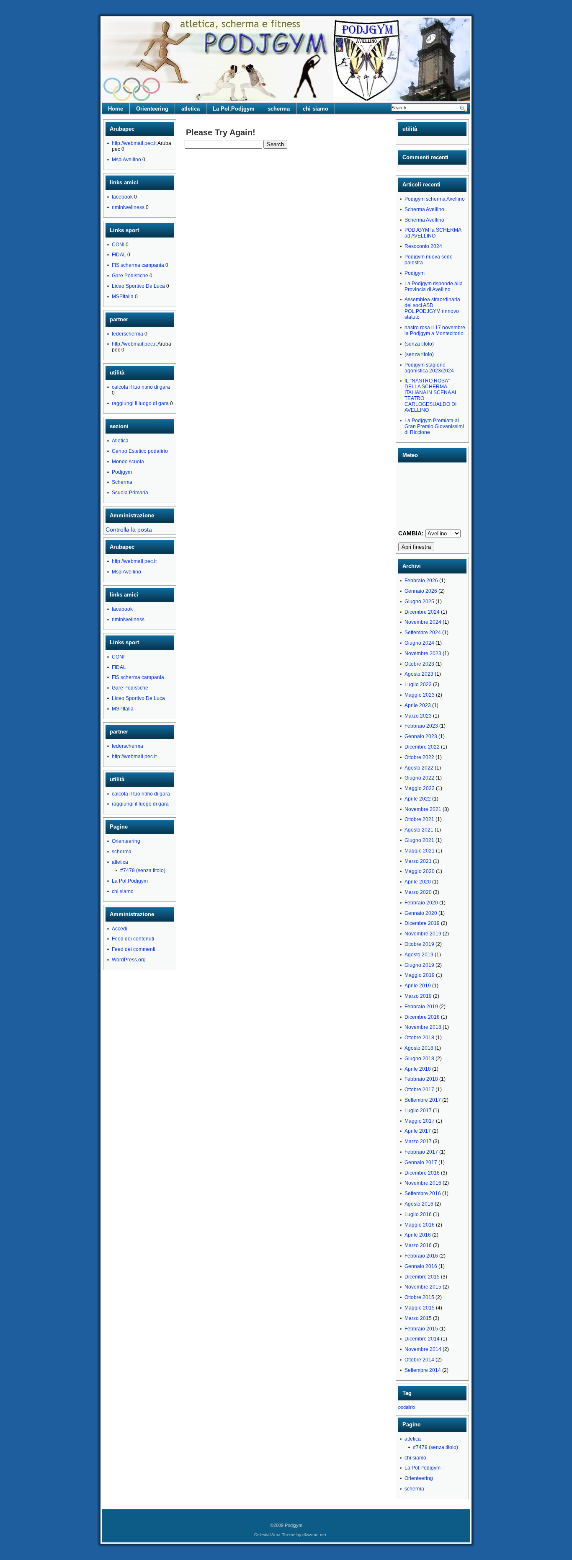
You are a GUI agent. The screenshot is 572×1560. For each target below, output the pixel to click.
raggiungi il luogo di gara (140, 403)
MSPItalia (123, 297)
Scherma (122, 482)
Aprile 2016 (418, 1235)
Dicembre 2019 (422, 923)
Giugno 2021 (419, 840)
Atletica (120, 441)
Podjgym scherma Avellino (435, 199)
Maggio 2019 (420, 975)
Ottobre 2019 (419, 944)
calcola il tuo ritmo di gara (141, 387)
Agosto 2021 (419, 830)
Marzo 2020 (418, 892)
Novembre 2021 (423, 809)
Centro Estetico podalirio (140, 451)
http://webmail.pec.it (134, 143)
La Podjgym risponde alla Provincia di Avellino (434, 286)
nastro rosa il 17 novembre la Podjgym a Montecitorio (435, 330)
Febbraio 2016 (421, 1256)
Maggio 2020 (420, 871)
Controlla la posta (129, 529)
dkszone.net (314, 1534)
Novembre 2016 (423, 1183)
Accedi (119, 929)
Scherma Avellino (424, 209)
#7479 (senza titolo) (142, 870)
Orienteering (152, 109)
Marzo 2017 (418, 1141)
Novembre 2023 (423, 653)
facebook (122, 197)
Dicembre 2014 (422, 1339)
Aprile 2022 (418, 799)
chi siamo (315, 109)
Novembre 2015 (423, 1287)
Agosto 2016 (419, 1204)
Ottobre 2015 (419, 1297)
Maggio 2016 (420, 1225)
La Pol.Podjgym (234, 109)
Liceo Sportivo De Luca (138, 286)
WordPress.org (129, 960)
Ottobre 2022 (419, 757)
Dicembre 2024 (422, 612)
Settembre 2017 (423, 1100)
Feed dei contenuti (133, 939)
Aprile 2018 (418, 1069)
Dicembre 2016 (422, 1173)
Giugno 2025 (419, 601)
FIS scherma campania (138, 265)
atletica (190, 109)
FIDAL (119, 255)
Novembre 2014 (423, 1349)
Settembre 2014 (423, 1370)
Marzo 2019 (418, 996)
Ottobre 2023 (419, 664)
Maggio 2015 (420, 1308)
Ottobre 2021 (419, 819)
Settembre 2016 (423, 1193)
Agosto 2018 (419, 1048)
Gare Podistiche (130, 276)
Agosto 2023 (419, 674)
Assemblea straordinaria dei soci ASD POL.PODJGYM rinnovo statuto (432, 308)
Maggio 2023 (420, 695)
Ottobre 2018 (419, 1038)
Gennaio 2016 (421, 1266)
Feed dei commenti (133, 949)
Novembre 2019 (423, 934)
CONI (118, 245)
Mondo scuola (128, 462)
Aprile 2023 (418, 705)
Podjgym (122, 472)
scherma (279, 109)
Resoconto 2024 (423, 246)
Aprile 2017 (418, 1131)
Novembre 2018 (423, 1027)
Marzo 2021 (418, 861)
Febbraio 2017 (421, 1152)
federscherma (127, 334)
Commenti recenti (425, 157)
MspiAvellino (126, 160)
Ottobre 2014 (419, 1360)
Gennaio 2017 (421, 1162)
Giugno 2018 (419, 1059)
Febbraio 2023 (421, 726)
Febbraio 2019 (421, 1007)
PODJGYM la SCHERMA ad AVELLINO (433, 233)
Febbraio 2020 (421, 903)
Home (115, 109)
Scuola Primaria (130, 493)
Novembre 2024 (423, 622)
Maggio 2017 (420, 1121)
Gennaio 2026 (421, 591)
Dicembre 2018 (422, 1017)
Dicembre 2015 (422, 1277)
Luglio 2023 (418, 684)
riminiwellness (128, 207)
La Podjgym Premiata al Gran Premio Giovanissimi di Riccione (434, 426)
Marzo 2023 (418, 716)
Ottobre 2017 (419, 1090)
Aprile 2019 (418, 986)
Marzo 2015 (418, 1318)
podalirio (406, 1407)
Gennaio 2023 (421, 736)
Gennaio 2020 (421, 913)
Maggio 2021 (420, 851)
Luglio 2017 (418, 1110)
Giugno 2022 (419, 778)
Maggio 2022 (420, 788)
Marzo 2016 (418, 1245)
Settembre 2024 (423, 632)
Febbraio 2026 (421, 581)
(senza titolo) (419, 344)
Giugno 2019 (419, 965)
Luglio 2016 (418, 1214)
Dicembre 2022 (422, 747)
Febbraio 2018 (421, 1079)
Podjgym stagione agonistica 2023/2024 (429, 368)
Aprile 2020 (418, 882)
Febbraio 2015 (421, 1329)
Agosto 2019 (419, 955)
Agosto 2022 (419, 768)
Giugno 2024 (419, 643)
